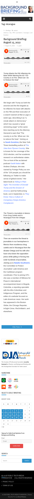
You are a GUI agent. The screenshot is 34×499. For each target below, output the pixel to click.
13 (21, 414)
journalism (19, 33)
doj (10, 33)
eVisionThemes (21, 497)
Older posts (16, 327)
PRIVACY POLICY (8, 482)
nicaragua (26, 33)
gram (20, 46)
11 (12, 414)
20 (21, 417)
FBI (14, 33)
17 (8, 417)
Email (3, 438)
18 (12, 417)
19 (16, 417)
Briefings (8, 30)
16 (4, 417)
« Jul (3, 427)
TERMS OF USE (8, 485)
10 (8, 414)
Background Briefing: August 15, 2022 (15, 40)
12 (16, 414)
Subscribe (16, 446)
